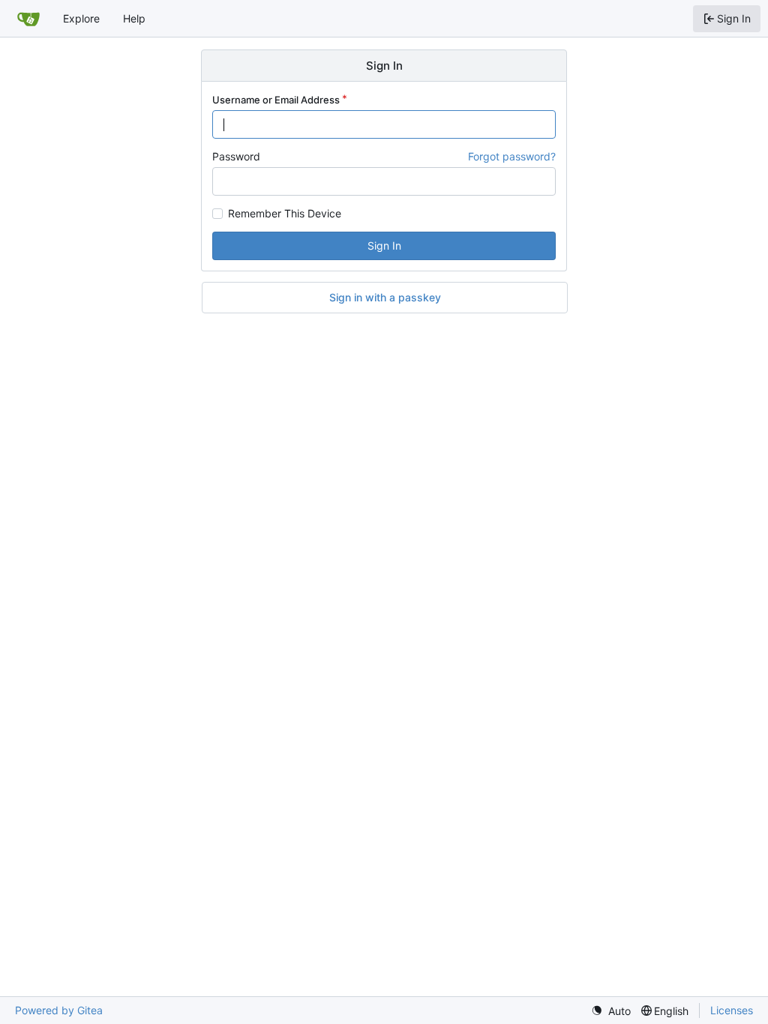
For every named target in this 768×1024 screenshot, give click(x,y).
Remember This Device (284, 213)
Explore (81, 18)
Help (134, 18)
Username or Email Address (276, 100)
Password (236, 156)
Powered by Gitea (59, 1010)
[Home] (29, 18)
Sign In (384, 245)
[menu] (611, 1011)
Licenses (731, 1010)
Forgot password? (512, 156)
